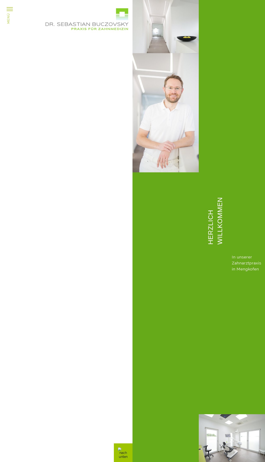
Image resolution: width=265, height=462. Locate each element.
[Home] (87, 29)
